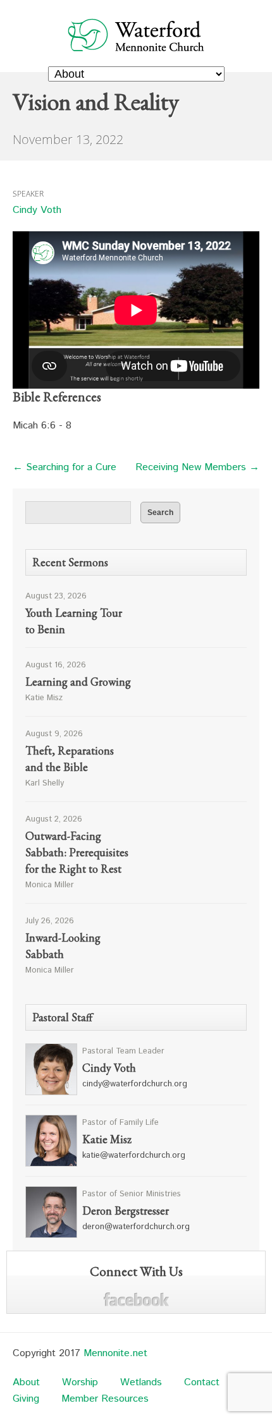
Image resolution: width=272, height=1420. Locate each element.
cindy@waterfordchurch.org (134, 1084)
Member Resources (105, 1399)
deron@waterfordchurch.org (136, 1227)
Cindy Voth (37, 210)
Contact (201, 1382)
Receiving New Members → (197, 467)
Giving (26, 1399)
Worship (80, 1382)
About (26, 1382)
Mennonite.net (115, 1353)
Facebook (136, 1299)
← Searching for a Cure (64, 467)
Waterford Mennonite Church (136, 34)
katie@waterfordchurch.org (133, 1156)
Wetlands (141, 1382)
